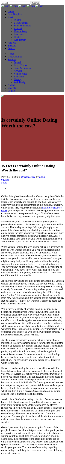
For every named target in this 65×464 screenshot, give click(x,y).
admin (42, 177)
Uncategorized (28, 177)
